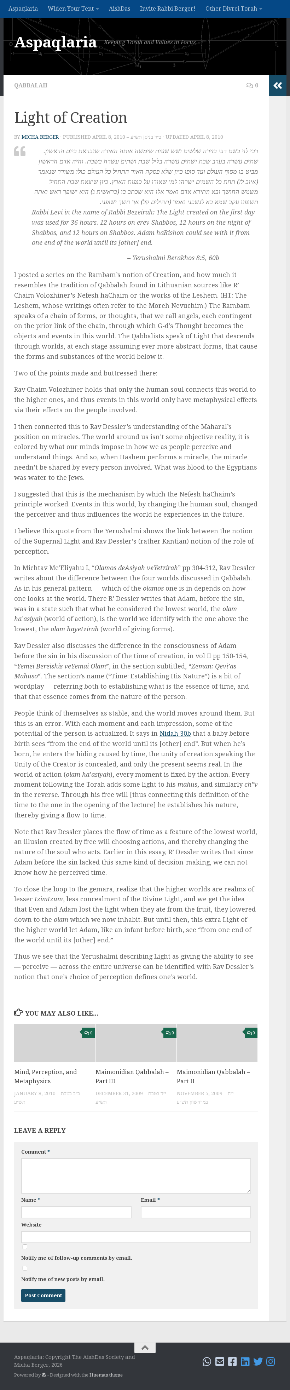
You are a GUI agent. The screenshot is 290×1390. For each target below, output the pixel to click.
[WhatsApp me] (207, 1362)
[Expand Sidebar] (277, 85)
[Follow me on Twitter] (258, 1362)
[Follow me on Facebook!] (233, 1362)
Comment (35, 1152)
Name (30, 1200)
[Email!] (220, 1362)
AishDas (119, 8)
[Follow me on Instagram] (271, 1362)
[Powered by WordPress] (44, 1375)
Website (31, 1225)
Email (150, 1200)
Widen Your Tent (71, 8)
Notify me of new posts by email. (63, 1279)
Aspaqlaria (23, 8)
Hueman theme (106, 1375)
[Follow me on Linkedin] (245, 1362)
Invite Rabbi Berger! (168, 8)
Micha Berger (40, 137)
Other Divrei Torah (231, 8)
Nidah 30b (175, 733)
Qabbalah (30, 85)
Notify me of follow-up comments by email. (76, 1258)
